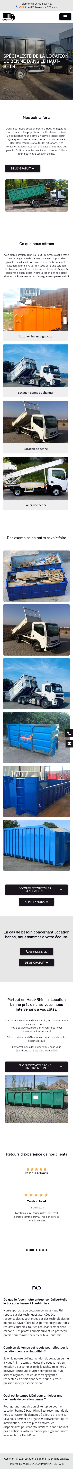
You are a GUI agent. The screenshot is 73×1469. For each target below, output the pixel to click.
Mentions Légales (58, 1458)
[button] (27, 1250)
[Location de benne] (35, 422)
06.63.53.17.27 (44, 3)
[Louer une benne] (35, 478)
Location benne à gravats (35, 336)
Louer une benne (36, 505)
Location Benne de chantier (35, 393)
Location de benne (36, 449)
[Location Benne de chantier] (35, 365)
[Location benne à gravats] (35, 309)
